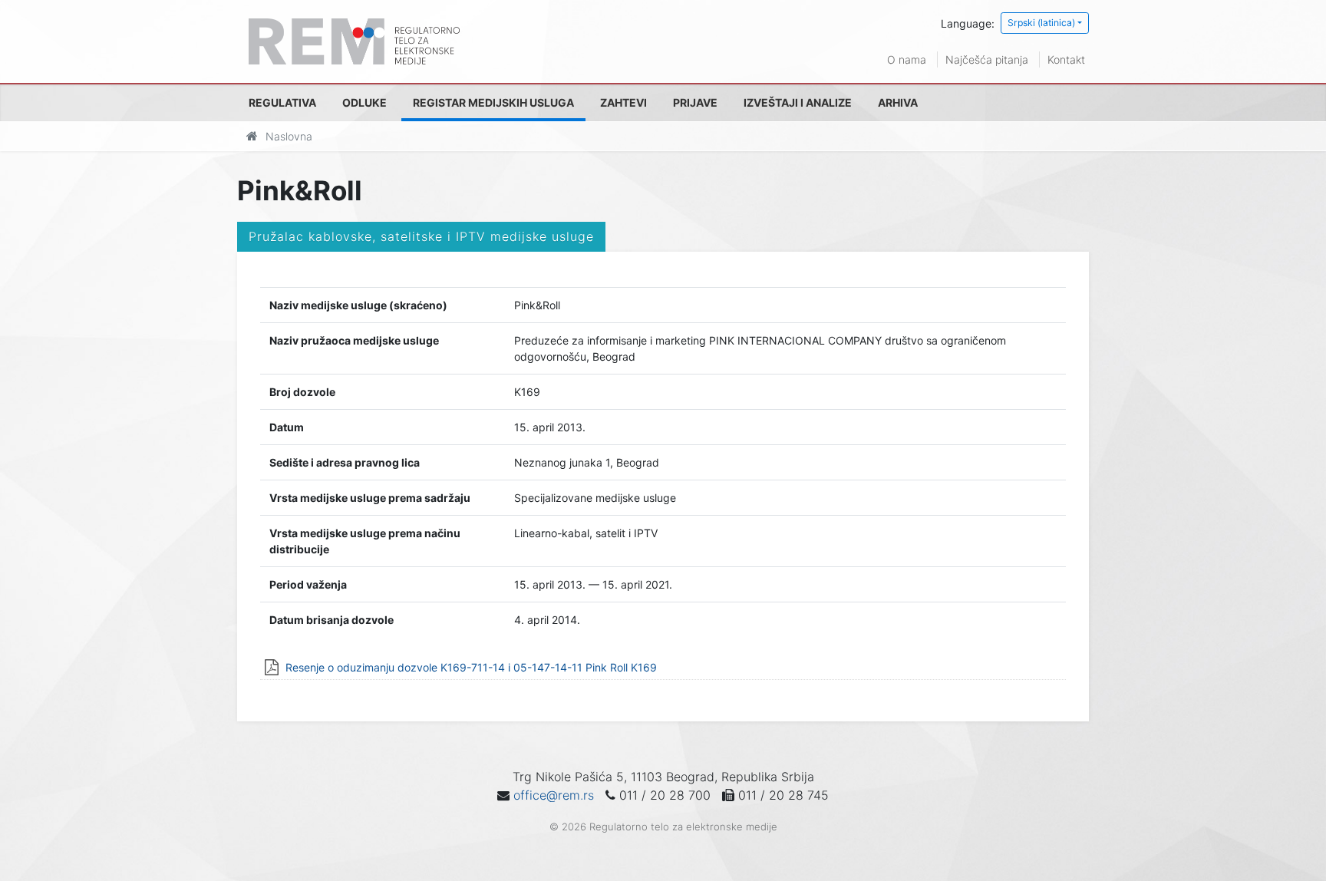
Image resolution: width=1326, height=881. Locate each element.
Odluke (364, 102)
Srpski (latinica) (1041, 22)
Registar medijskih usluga (493, 102)
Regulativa (282, 102)
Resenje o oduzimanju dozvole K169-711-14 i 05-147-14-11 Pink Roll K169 (471, 667)
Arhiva (898, 102)
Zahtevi (623, 102)
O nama (906, 59)
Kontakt (1066, 59)
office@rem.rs (553, 795)
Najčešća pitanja (986, 59)
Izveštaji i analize (798, 102)
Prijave (695, 102)
